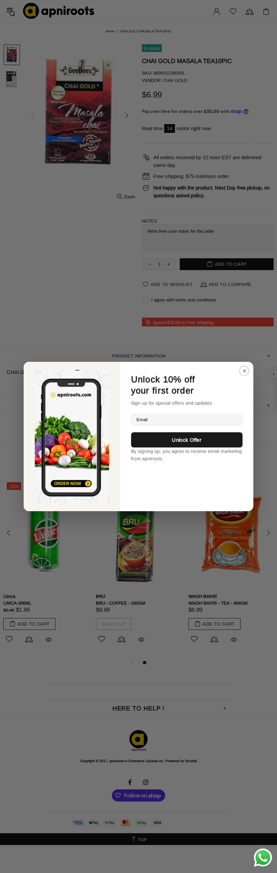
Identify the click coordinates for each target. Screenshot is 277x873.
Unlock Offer (186, 440)
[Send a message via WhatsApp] (263, 857)
